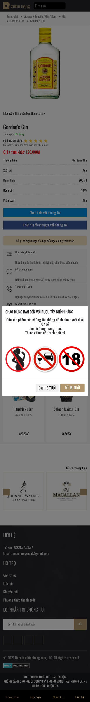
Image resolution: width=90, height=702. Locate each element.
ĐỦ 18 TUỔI (72, 387)
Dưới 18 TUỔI (47, 388)
